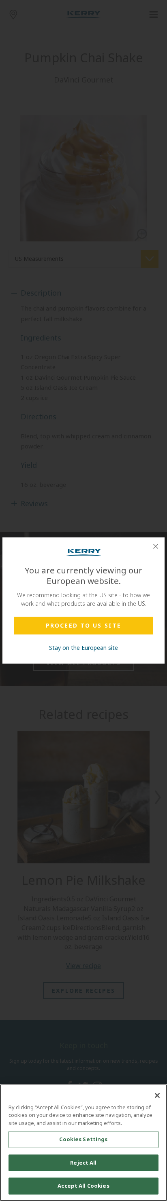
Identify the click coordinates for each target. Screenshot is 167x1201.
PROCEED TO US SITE (83, 625)
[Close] (156, 546)
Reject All (83, 1162)
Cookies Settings (83, 1139)
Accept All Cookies (83, 1185)
